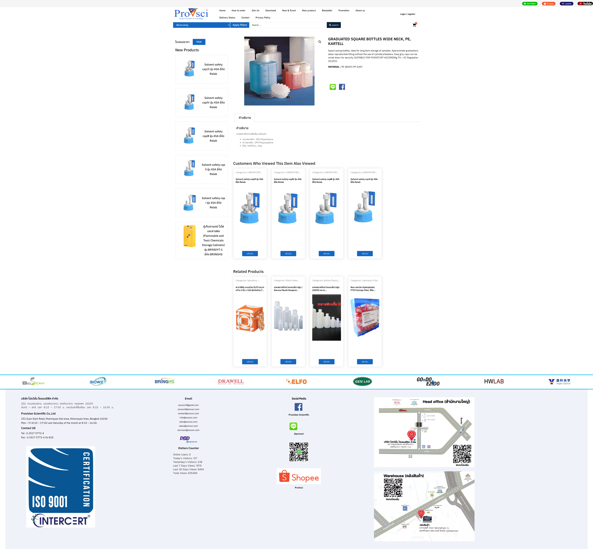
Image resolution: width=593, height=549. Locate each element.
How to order (238, 10)
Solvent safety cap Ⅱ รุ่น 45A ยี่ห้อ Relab (213, 169)
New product (309, 10)
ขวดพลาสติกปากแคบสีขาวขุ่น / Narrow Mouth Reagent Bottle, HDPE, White (288, 290)
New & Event (289, 10)
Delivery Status (227, 17)
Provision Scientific (299, 414)
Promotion (344, 10)
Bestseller (327, 10)
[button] (320, 42)
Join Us (255, 10)
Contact (245, 17)
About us (360, 10)
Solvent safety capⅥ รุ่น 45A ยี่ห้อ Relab (213, 69)
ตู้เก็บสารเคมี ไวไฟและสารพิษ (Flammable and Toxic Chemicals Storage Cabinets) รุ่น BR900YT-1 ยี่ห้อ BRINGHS (213, 240)
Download (270, 10)
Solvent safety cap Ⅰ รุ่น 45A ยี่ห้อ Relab (213, 202)
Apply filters (240, 25)
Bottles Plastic (331, 280)
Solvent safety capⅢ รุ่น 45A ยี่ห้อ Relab (213, 136)
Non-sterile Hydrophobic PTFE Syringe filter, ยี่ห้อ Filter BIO (363, 290)
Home (222, 10)
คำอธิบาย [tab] (245, 118)
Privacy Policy (263, 17)
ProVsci (299, 487)
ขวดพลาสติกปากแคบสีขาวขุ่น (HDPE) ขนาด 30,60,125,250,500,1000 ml (325, 290)
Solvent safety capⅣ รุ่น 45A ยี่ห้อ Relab (213, 102)
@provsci (299, 433)
